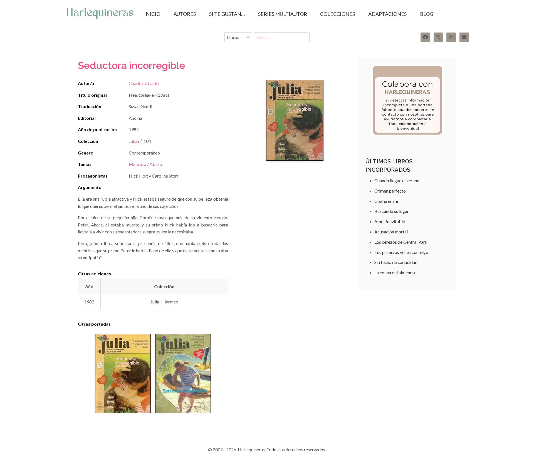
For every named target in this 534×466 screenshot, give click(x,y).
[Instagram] (451, 37)
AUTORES (185, 14)
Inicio (152, 14)
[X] (438, 37)
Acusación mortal (391, 231)
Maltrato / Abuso (145, 164)
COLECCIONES (337, 14)
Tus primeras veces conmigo (401, 252)
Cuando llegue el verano (396, 180)
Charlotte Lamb (144, 83)
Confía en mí (386, 201)
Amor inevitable (389, 221)
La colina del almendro (395, 272)
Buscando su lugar (391, 211)
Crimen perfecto (390, 190)
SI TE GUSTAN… (227, 14)
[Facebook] (425, 37)
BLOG (426, 14)
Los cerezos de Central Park (400, 242)
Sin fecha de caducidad (395, 262)
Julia (133, 141)
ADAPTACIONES (387, 14)
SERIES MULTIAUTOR (282, 14)
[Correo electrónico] (464, 37)
